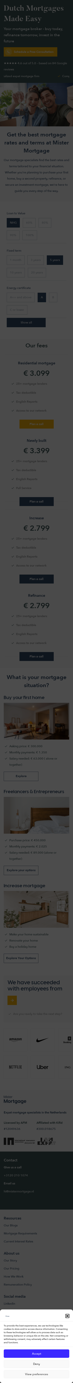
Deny (36, 1364)
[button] (67, 1316)
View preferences (36, 1374)
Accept (36, 1354)
